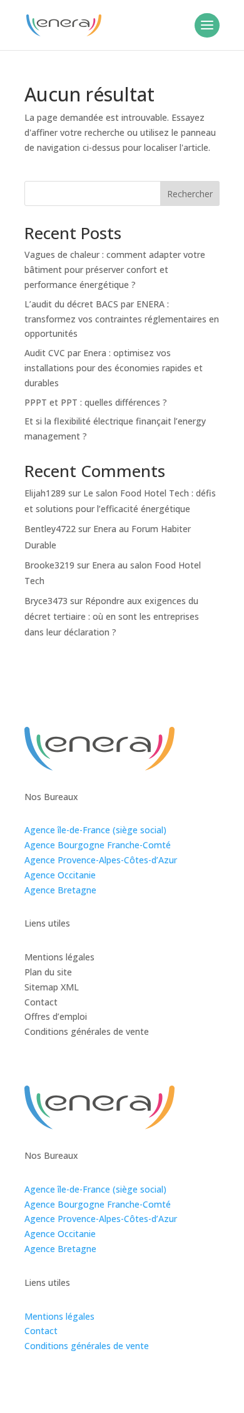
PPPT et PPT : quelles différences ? (95, 402)
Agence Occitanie (60, 875)
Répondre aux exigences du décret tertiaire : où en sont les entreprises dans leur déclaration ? (111, 616)
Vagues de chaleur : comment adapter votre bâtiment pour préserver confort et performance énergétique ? (114, 269)
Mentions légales (59, 1316)
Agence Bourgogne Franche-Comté (97, 845)
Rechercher (190, 194)
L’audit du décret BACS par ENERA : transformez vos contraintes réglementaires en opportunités (121, 319)
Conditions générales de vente (86, 1346)
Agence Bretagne (60, 890)
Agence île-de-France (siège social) (95, 830)
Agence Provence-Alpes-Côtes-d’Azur (100, 860)
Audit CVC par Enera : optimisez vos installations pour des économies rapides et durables (113, 368)
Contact (41, 1331)
